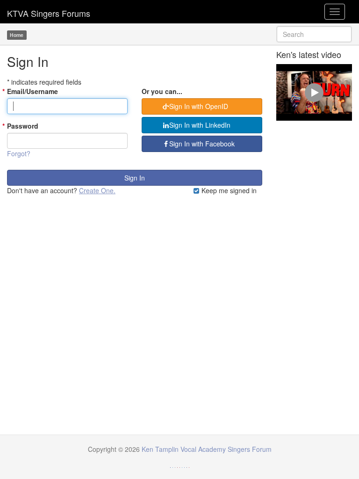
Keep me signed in (228, 190)
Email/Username (32, 91)
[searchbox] (314, 34)
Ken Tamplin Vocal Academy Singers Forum (48, 11)
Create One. (97, 190)
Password (22, 126)
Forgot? (18, 153)
